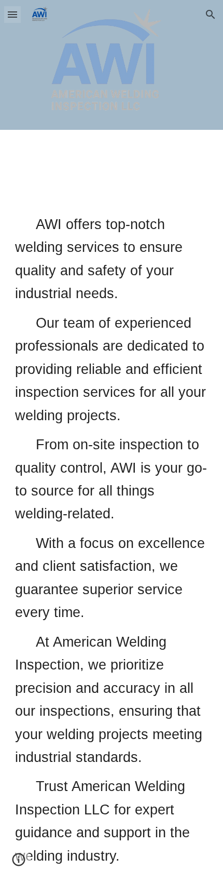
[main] (112, 540)
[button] (12, 14)
